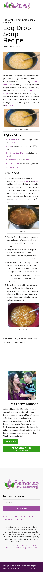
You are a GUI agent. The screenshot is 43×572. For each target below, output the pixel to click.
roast (36, 181)
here (13, 142)
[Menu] (36, 5)
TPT (16, 519)
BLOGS (14, 516)
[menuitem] (31, 5)
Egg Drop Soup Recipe (17, 34)
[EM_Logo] (17, 5)
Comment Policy (20, 548)
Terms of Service (12, 545)
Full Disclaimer (25, 545)
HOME (5, 516)
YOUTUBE (8, 519)
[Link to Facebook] (27, 568)
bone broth (23, 181)
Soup (18, 47)
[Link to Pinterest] (38, 568)
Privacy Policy (32, 548)
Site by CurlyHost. (15, 568)
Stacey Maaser (26, 339)
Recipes (12, 47)
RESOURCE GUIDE (26, 516)
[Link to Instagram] (31, 568)
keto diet (9, 105)
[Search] (31, 5)
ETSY (22, 519)
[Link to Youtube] (34, 568)
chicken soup (20, 199)
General (6, 47)
